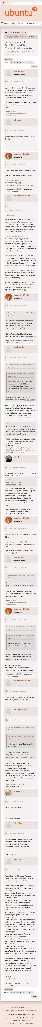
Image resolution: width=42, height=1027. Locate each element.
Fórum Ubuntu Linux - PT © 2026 (21, 1007)
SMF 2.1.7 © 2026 (14, 1023)
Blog (7, 509)
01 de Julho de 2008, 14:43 (17, 833)
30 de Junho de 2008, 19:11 (18, 720)
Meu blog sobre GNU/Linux (15, 784)
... (26, 62)
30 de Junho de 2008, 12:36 (13, 210)
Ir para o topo (9, 989)
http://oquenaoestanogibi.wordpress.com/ (20, 450)
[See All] (6, 32)
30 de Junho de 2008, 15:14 (18, 619)
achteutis (19, 347)
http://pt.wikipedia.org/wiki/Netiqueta (19, 448)
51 (29, 62)
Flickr (28, 509)
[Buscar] (27, 23)
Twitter (22, 509)
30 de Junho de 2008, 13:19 (18, 357)
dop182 (18, 822)
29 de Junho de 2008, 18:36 (18, 81)
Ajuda (8, 1010)
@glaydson (15, 191)
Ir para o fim (8, 59)
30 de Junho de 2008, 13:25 (18, 467)
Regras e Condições (17, 1010)
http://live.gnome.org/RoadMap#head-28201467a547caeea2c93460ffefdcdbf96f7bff (20, 544)
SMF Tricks (30, 1015)
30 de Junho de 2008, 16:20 (18, 691)
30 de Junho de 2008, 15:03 (18, 567)
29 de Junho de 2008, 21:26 (18, 130)
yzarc (17, 791)
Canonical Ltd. (24, 1020)
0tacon (18, 120)
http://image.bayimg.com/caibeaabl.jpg (19, 185)
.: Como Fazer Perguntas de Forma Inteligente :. (16, 113)
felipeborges (21, 709)
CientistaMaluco (22, 195)
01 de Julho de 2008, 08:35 (17, 801)
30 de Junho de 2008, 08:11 (18, 164)
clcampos (19, 71)
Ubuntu (15, 1020)
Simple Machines (28, 1023)
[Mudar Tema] (13, 2)
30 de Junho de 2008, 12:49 (18, 305)
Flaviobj (19, 859)
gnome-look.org (30, 336)
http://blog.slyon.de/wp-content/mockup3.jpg (14, 181)
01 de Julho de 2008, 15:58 (17, 869)
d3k (17, 456)
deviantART (14, 509)
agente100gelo (22, 154)
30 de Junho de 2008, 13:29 (18, 528)
